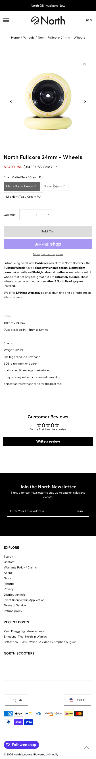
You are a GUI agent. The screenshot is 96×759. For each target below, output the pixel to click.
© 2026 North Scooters (18, 754)
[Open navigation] (16, 20)
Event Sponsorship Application (24, 600)
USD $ (80, 700)
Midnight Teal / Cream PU (23, 196)
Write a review (48, 441)
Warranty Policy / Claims (20, 567)
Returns (9, 583)
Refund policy (13, 611)
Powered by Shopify (46, 754)
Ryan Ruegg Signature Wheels (24, 631)
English (16, 700)
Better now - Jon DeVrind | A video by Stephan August (40, 642)
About (8, 572)
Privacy (9, 589)
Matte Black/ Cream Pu (21, 186)
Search (8, 556)
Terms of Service (15, 605)
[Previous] (11, 101)
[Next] (85, 101)
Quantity (10, 214)
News (7, 578)
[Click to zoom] (85, 64)
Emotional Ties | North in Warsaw (25, 636)
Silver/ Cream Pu (55, 186)
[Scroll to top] (86, 747)
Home (15, 37)
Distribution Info (14, 594)
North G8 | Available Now (48, 6)
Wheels (29, 37)
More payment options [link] (48, 254)
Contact (9, 562)
